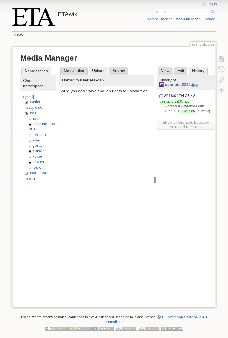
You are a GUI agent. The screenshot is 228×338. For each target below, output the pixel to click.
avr (35, 118)
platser (38, 162)
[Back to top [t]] (221, 90)
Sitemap (209, 19)
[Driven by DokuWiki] (172, 328)
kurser (38, 156)
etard (37, 140)
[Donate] (79, 328)
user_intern (39, 172)
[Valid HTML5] (126, 328)
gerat (37, 145)
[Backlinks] (221, 80)
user (32, 113)
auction (35, 102)
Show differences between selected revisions (186, 124)
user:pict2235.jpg (181, 84)
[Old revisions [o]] (221, 69)
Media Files (74, 70)
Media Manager (188, 19)
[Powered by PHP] (102, 328)
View (165, 70)
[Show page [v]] (221, 59)
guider (38, 151)
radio (37, 167)
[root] (29, 96)
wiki (32, 178)
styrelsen (36, 107)
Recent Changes (159, 19)
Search (213, 12)
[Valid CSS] (149, 328)
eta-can (39, 134)
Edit (180, 70)
